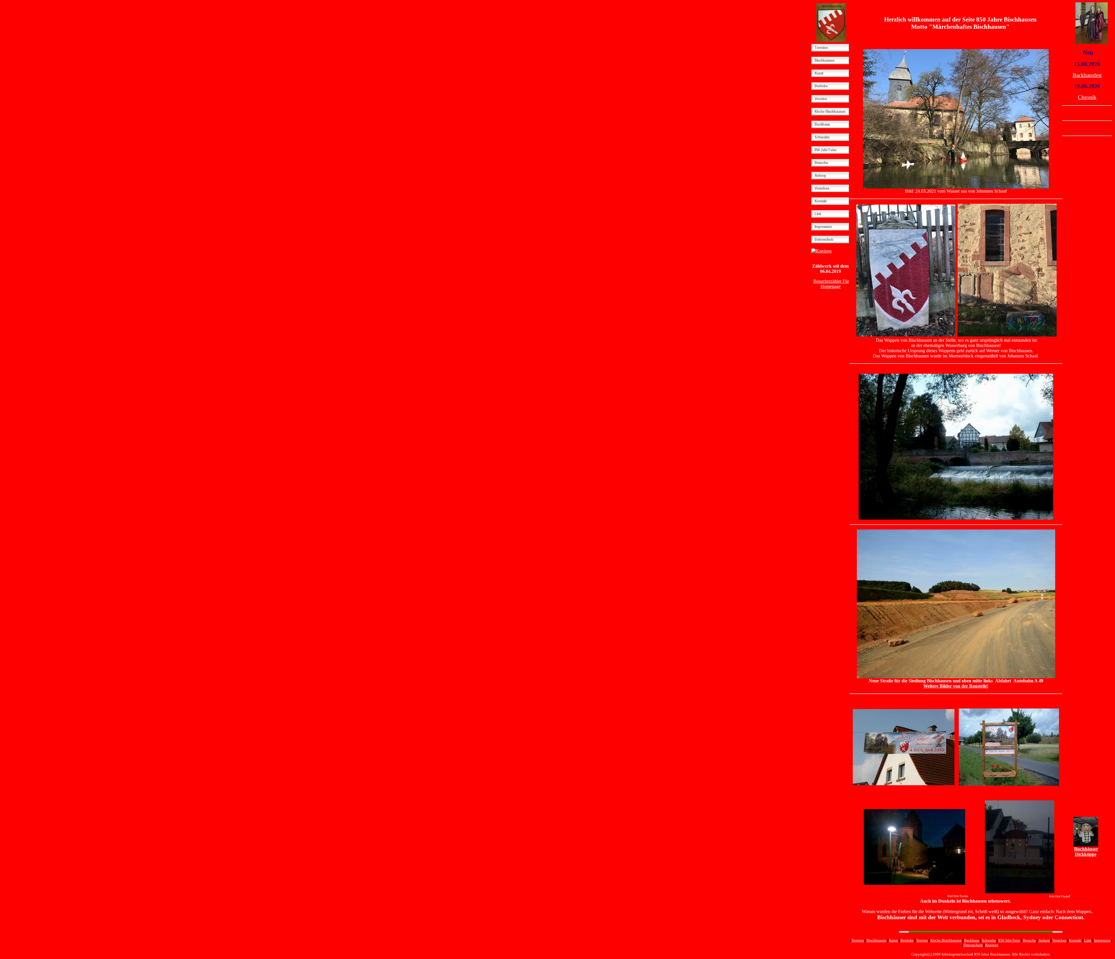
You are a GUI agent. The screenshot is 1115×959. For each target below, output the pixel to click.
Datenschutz (973, 945)
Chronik (1087, 97)
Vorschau (1059, 940)
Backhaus (971, 940)
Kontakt (1075, 940)
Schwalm (989, 940)
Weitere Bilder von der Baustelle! (955, 686)
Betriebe (907, 940)
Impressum (1102, 940)
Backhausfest (1087, 75)
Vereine (922, 940)
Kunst (893, 940)
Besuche (1029, 940)
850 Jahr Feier (1009, 940)
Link (1087, 940)
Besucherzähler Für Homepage (831, 284)
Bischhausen (876, 940)
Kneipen (992, 945)
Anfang (1044, 940)
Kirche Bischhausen (946, 940)
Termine (857, 940)
